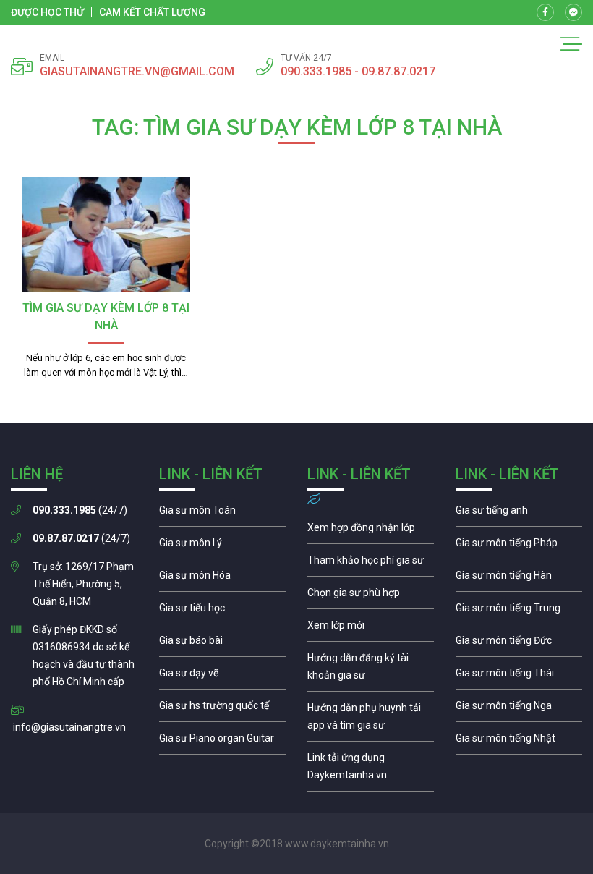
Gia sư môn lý (222, 546)
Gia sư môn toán (222, 513)
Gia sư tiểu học (222, 611)
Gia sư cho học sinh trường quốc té (222, 709)
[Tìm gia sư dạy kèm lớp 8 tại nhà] (106, 234)
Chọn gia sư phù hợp (370, 596)
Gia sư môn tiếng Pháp (519, 546)
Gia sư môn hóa (222, 579)
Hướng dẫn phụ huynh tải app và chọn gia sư (370, 720)
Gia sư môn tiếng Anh (519, 513)
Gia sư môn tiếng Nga (370, 770)
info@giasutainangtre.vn (69, 727)
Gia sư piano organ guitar (222, 741)
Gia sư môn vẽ (222, 676)
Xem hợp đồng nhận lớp (370, 531)
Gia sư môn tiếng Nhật (519, 741)
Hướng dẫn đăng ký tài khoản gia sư (370, 670)
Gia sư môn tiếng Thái (519, 676)
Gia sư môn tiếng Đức (519, 644)
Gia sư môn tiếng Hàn (519, 579)
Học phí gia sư (370, 563)
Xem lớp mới (370, 628)
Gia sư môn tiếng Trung (519, 611)
